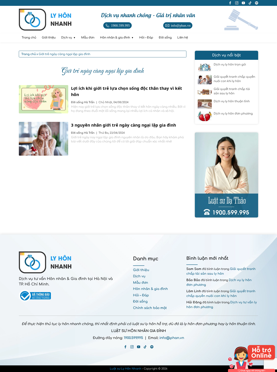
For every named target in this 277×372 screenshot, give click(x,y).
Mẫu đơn (140, 282)
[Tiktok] (145, 346)
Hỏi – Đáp (141, 295)
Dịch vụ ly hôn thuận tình (232, 101)
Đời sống (77, 102)
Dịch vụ (139, 276)
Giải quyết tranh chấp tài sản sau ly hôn (232, 91)
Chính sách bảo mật (150, 308)
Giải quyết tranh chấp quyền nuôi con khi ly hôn (234, 79)
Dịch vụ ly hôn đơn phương (233, 113)
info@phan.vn (171, 338)
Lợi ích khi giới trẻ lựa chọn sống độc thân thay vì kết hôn (126, 91)
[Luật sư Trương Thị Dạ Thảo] (226, 175)
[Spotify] (151, 346)
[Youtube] (138, 346)
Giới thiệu (141, 270)
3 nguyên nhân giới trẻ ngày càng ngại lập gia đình (124, 125)
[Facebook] (125, 346)
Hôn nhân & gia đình (150, 289)
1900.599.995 (133, 338)
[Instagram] (132, 346)
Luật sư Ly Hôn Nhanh (125, 368)
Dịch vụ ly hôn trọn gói (230, 64)
